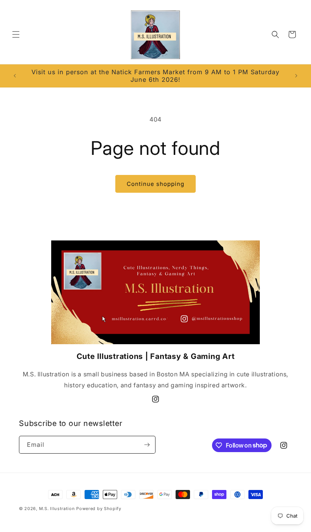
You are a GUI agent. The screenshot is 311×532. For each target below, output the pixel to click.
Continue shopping (155, 183)
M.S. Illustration (57, 508)
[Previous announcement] (14, 75)
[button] (16, 34)
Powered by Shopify (98, 508)
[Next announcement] (296, 75)
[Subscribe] (146, 445)
